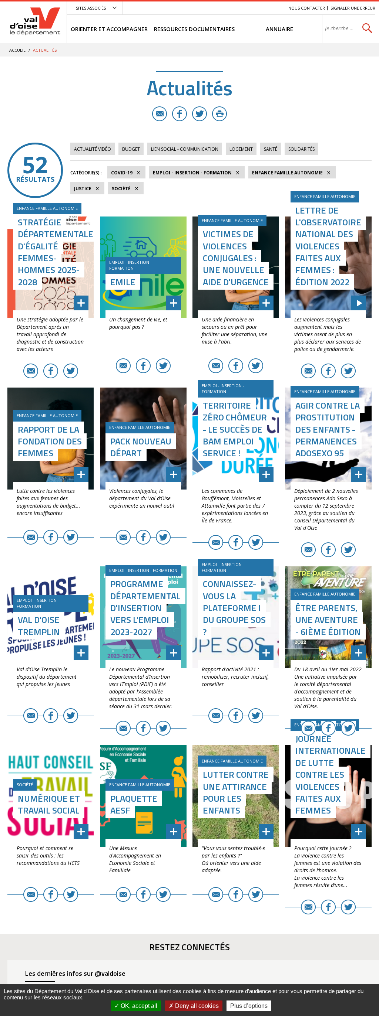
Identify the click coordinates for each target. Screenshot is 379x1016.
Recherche (272, 8)
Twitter (199, 113)
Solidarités (301, 149)
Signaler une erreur (353, 8)
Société (121, 188)
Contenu (248, 8)
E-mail (159, 113)
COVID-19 (122, 173)
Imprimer (219, 113)
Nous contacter (306, 8)
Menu (229, 8)
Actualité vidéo (92, 149)
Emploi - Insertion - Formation (192, 173)
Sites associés (91, 8)
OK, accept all (138, 1006)
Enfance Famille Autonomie (287, 173)
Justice (82, 188)
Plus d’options (249, 1006)
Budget (131, 149)
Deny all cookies (196, 1006)
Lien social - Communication (184, 149)
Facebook (179, 113)
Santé (270, 149)
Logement (241, 149)
